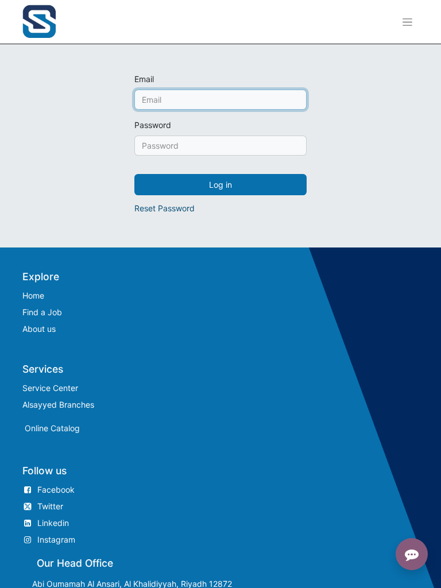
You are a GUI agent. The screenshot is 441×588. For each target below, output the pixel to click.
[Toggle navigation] (407, 22)
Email (144, 79)
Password (152, 125)
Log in (220, 184)
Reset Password (164, 208)
